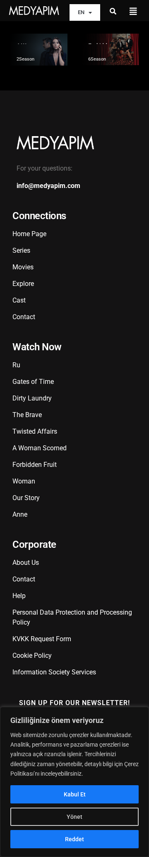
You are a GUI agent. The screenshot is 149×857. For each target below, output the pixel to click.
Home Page (29, 234)
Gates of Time (33, 382)
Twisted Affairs (34, 431)
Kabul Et (75, 794)
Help (19, 596)
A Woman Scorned (39, 448)
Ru (16, 365)
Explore (23, 284)
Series (21, 250)
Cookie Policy (32, 655)
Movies (23, 267)
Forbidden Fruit (34, 465)
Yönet (74, 816)
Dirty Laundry (32, 398)
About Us (25, 562)
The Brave (27, 415)
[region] (74, 782)
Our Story (26, 498)
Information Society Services (54, 672)
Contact (23, 317)
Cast (19, 300)
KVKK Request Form (41, 639)
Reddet (74, 839)
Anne (19, 514)
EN (81, 12)
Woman (23, 481)
